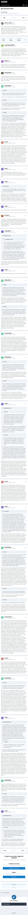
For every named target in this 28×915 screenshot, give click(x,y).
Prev (4, 17)
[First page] (2, 18)
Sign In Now (14, 876)
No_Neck (6, 215)
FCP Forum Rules (6, 904)
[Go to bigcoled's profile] (2, 61)
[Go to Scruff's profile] (2, 142)
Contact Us (14, 913)
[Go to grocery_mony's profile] (2, 23)
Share (14, 884)
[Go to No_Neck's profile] (2, 216)
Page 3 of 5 (14, 17)
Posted (9, 24)
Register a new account (14, 868)
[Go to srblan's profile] (2, 169)
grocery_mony (8, 22)
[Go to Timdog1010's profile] (2, 231)
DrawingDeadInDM (9, 45)
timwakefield (7, 72)
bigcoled (6, 60)
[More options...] (25, 23)
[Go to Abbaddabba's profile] (2, 86)
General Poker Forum (14, 13)
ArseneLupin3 (8, 333)
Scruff (6, 141)
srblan (6, 168)
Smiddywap (4, 12)
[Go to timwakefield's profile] (2, 73)
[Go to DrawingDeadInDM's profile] (2, 45)
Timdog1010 (7, 231)
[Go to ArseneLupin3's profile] (2, 334)
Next (23, 17)
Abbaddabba (7, 85)
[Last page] (26, 18)
